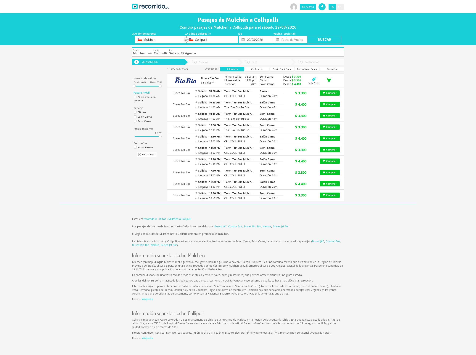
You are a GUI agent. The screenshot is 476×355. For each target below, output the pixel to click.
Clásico (142, 112)
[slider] (134, 85)
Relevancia (232, 69)
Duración (332, 69)
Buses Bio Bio (252, 226)
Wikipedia (147, 299)
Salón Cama (145, 116)
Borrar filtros (148, 154)
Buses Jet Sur (281, 226)
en (340, 7)
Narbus (267, 226)
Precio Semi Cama (282, 69)
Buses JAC (220, 226)
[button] (239, 91)
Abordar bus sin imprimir (145, 98)
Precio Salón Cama (307, 69)
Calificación (257, 69)
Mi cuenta (308, 7)
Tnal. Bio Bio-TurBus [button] (236, 107)
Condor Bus (235, 226)
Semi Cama (144, 121)
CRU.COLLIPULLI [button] (234, 96)
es (332, 7)
